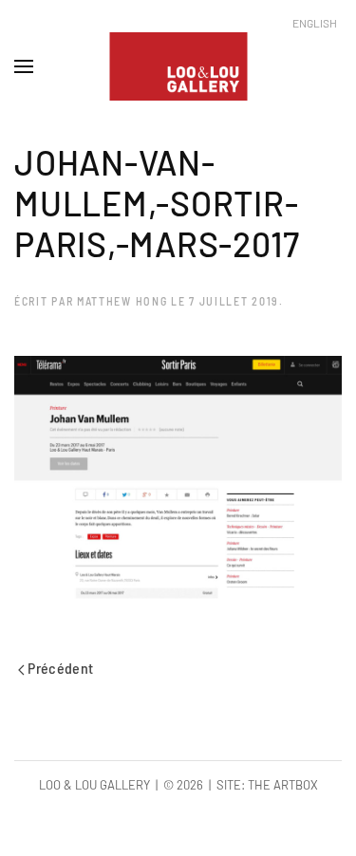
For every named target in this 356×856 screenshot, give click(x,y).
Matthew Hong (122, 300)
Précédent (59, 668)
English (314, 22)
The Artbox (283, 784)
